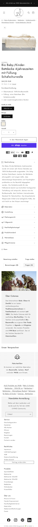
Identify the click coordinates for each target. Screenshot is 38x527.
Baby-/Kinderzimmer (10, 20)
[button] (4, 12)
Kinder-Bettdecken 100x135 (23, 22)
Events (6, 511)
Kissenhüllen (8, 489)
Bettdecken (21, 20)
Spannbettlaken (9, 472)
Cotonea (4, 62)
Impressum (7, 449)
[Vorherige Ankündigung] (4, 3)
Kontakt (6, 438)
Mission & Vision (9, 499)
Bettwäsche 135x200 (10, 477)
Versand (14, 84)
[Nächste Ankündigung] (34, 3)
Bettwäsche (7, 474)
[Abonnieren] (30, 414)
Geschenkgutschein (10, 422)
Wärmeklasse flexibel (8, 22)
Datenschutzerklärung (11, 457)
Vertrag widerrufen (19, 462)
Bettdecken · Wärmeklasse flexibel (15, 391)
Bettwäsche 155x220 (10, 479)
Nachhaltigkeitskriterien (11, 504)
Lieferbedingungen (10, 452)
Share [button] (5, 249)
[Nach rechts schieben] (23, 380)
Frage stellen (29, 259)
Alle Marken (8, 427)
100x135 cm (8, 108)
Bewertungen (8, 435)
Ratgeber (7, 433)
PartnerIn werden (9, 440)
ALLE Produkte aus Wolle (13, 385)
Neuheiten (7, 425)
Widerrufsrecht (9, 460)
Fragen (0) (29, 265)
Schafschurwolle (30, 20)
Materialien (7, 506)
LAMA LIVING (13, 526)
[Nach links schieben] (14, 380)
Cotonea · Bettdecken (25, 394)
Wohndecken (8, 487)
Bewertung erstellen (10, 259)
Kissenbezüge (8, 482)
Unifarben (7, 116)
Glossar (6, 430)
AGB (5, 455)
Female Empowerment (11, 501)
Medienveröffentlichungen (12, 509)
